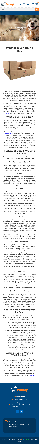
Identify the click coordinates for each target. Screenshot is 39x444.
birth (7, 113)
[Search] (37, 9)
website (32, 375)
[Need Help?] (6, 421)
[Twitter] (21, 411)
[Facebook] (17, 411)
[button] (20, 3)
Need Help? (13, 422)
